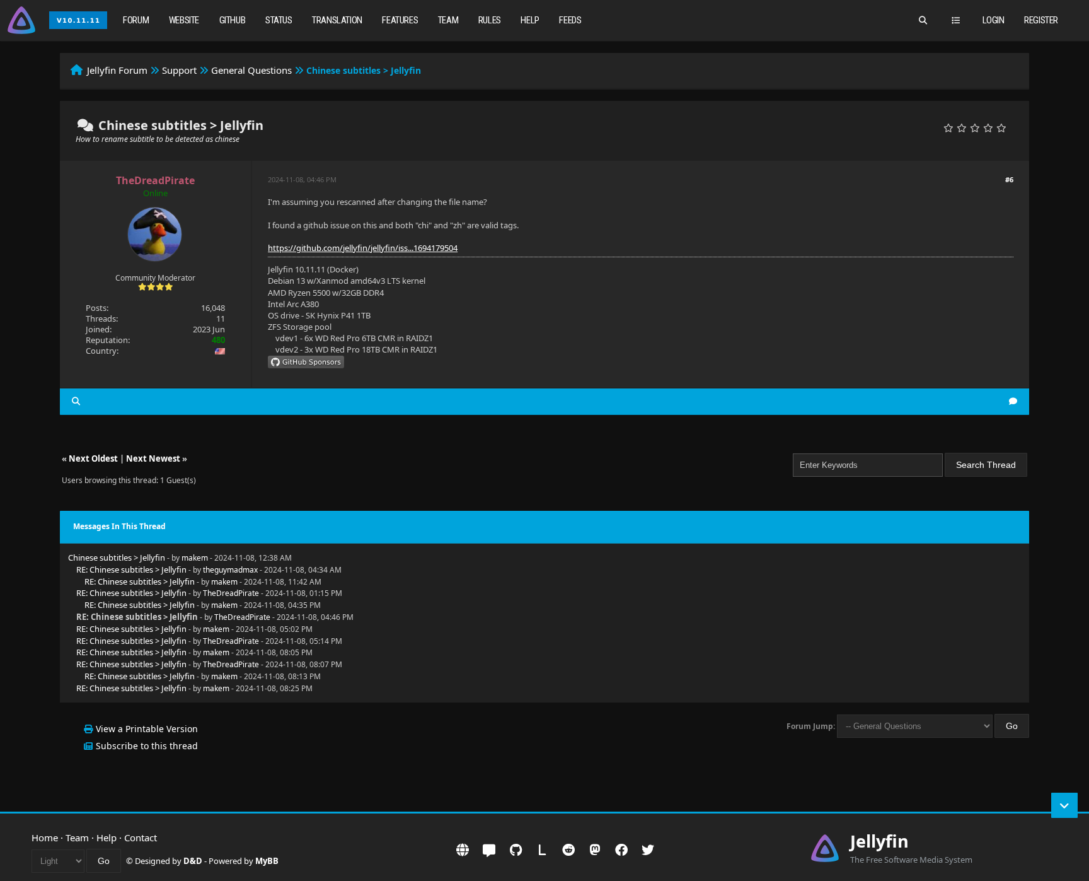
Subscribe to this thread (147, 746)
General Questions (251, 70)
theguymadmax (230, 569)
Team (448, 20)
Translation (337, 20)
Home (45, 837)
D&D (192, 860)
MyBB (267, 860)
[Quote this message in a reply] (1013, 401)
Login (993, 20)
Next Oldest (93, 458)
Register (1041, 20)
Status (278, 20)
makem (195, 557)
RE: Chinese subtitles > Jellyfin (131, 569)
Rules (489, 20)
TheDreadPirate (231, 593)
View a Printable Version (147, 729)
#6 (1009, 179)
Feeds (570, 20)
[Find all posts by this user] (75, 401)
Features (400, 20)
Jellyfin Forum (117, 70)
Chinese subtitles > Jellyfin (116, 557)
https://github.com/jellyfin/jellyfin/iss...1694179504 (363, 248)
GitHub (232, 20)
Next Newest (153, 458)
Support (179, 70)
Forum (136, 20)
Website (184, 20)
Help (530, 20)
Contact (140, 837)
